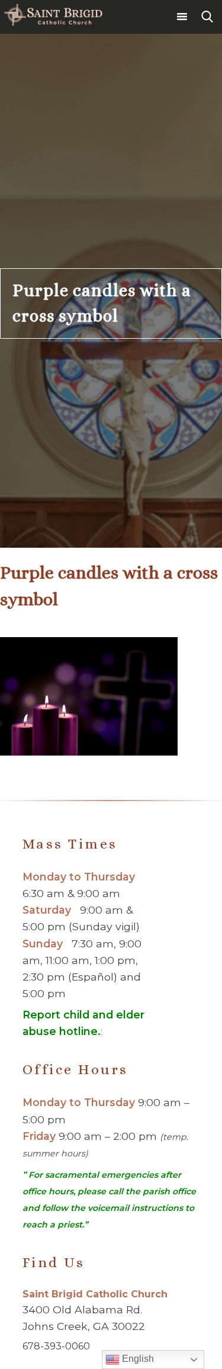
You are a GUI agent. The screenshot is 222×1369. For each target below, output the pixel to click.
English (137, 1359)
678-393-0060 (56, 1346)
